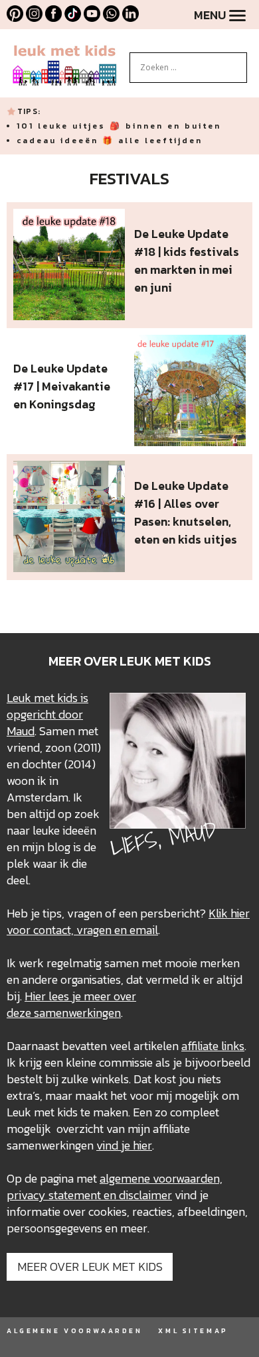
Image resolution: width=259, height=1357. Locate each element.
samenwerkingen (77, 1013)
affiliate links (212, 1046)
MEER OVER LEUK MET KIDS (90, 1266)
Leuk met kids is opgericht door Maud (47, 714)
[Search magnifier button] (237, 62)
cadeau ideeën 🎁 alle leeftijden (110, 141)
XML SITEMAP (193, 1331)
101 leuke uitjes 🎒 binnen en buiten (119, 126)
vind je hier (124, 1145)
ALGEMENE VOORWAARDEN (74, 1331)
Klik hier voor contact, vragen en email (128, 921)
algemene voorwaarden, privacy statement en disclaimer (114, 1186)
